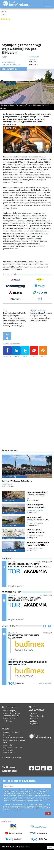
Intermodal (7, 745)
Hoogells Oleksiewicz (11, 732)
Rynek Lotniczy (9, 718)
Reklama (33, 721)
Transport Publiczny (11, 716)
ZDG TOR (33, 713)
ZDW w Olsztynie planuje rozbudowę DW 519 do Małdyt (38, 545)
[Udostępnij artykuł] (16, 352)
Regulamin (34, 724)
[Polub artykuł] (7, 352)
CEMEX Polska (9, 752)
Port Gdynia (8, 750)
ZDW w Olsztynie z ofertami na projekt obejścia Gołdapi (36, 507)
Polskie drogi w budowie (13, 737)
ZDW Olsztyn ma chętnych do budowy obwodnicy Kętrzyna (36, 532)
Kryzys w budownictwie (12, 747)
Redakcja (34, 718)
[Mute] (21, 150)
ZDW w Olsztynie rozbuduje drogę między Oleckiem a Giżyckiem (38, 520)
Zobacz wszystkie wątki (11, 757)
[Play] (7, 150)
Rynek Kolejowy (9, 710)
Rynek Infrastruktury (11, 713)
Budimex (6, 735)
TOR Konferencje (37, 716)
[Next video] (14, 150)
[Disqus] (27, 415)
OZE (5, 742)
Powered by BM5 (25, 847)
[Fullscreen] (48, 150)
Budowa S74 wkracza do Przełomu (17, 481)
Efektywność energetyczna (14, 740)
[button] (44, 630)
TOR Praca (7, 721)
